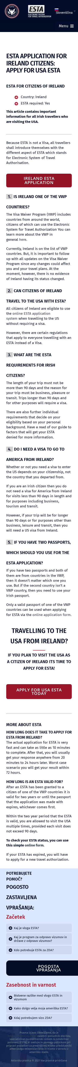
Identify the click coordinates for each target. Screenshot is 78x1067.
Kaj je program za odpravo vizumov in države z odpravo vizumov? (40, 939)
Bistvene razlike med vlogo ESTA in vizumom (38, 997)
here (22, 239)
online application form (51, 615)
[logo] (12, 5)
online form (34, 845)
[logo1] (39, 6)
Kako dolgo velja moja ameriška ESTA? (41, 1008)
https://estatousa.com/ (22, 1035)
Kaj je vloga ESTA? (26, 928)
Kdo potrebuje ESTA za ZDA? (34, 950)
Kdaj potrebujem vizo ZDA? (33, 1018)
